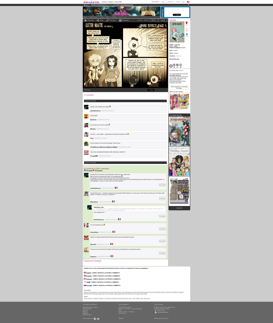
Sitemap (120, 318)
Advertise (85, 313)
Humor (107, 17)
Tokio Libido (136, 292)
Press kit (85, 310)
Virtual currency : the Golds (126, 312)
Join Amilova (155, 2)
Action (85, 298)
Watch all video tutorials (176, 91)
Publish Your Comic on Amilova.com (164, 307)
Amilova (86, 292)
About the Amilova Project (90, 307)
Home (85, 17)
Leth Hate (114, 17)
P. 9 (125, 17)
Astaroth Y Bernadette (115, 293)
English (89, 170)
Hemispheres (93, 292)
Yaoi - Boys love (145, 298)
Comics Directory (93, 17)
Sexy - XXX (132, 298)
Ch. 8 (120, 17)
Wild (145, 293)
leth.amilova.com (174, 59)
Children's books (116, 298)
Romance (125, 298)
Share (101, 20)
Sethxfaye (175, 292)
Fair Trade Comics (159, 310)
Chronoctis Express (103, 292)
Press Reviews (87, 309)
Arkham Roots (145, 292)
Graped (180, 292)
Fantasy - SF (102, 298)
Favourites (91, 20)
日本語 (88, 282)
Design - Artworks (93, 298)
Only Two (105, 293)
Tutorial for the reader (124, 307)
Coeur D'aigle (140, 293)
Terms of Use (122, 313)
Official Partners (87, 315)
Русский (89, 285)
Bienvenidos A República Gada (93, 293)
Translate (162, 185)
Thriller (138, 298)
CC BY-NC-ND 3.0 (162, 312)
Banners (85, 312)
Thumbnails (125, 20)
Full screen (113, 20)
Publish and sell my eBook (162, 309)
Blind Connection (166, 292)
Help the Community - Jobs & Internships (130, 309)
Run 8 (133, 293)
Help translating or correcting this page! (179, 87)
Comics (101, 17)
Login (163, 2)
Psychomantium (127, 292)
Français (98, 170)
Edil (123, 293)
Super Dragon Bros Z (116, 292)
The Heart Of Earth (155, 292)
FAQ (119, 310)
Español (88, 276)
